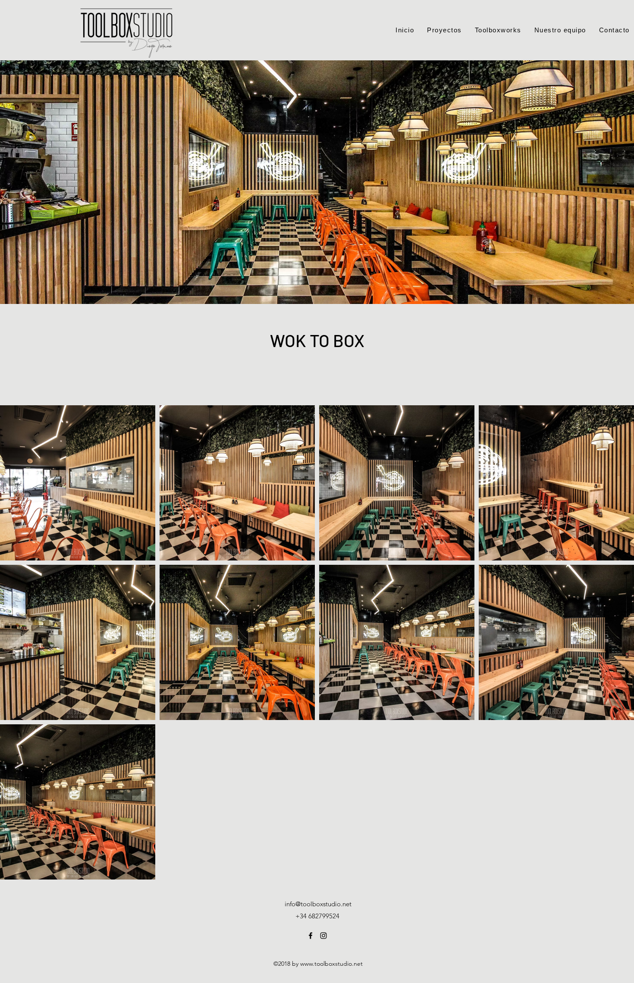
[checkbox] (20, 542)
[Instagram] (323, 935)
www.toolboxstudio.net (331, 963)
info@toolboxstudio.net (318, 904)
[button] (137, 543)
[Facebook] (310, 935)
